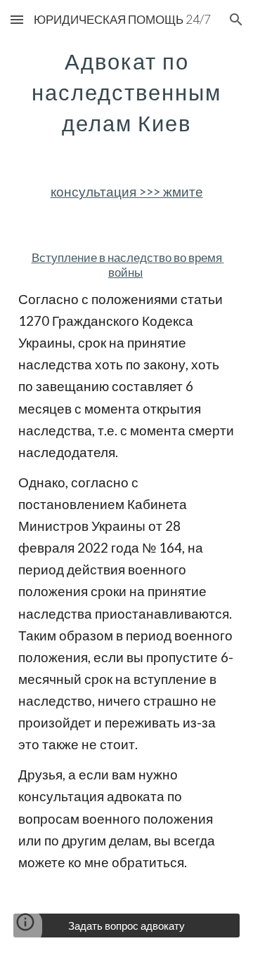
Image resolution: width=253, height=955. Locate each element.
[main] (126, 90)
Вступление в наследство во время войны (128, 265)
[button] (17, 19)
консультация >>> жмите (127, 191)
